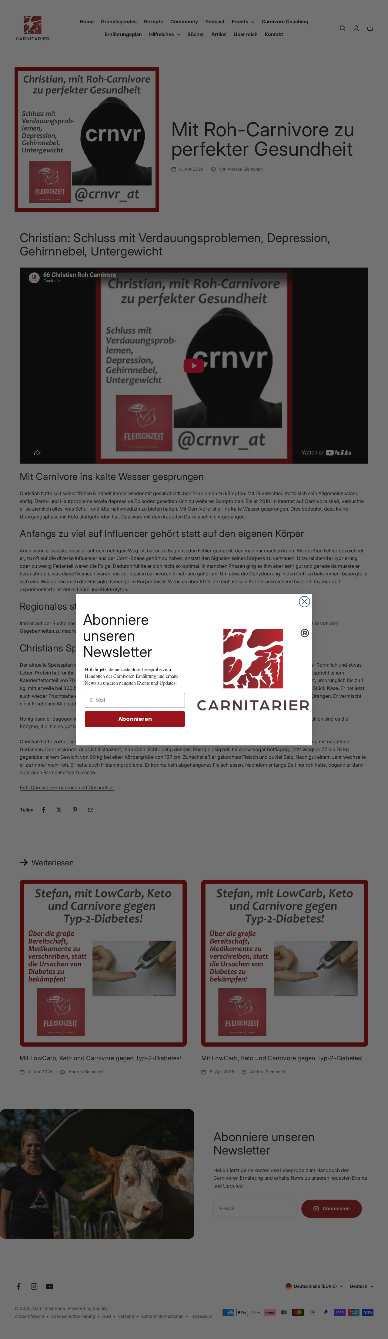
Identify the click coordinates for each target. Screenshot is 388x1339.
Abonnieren (135, 719)
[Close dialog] (304, 601)
